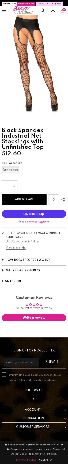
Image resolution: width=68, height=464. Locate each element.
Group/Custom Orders (49, 4)
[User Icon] (53, 10)
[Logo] (22, 10)
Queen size (10, 169)
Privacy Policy (17, 380)
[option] (34, 63)
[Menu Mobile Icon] (4, 10)
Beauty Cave (9, 4)
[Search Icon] (42, 10)
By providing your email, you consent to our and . (35, 377)
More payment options (34, 222)
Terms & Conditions (43, 380)
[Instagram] (34, 399)
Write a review (34, 317)
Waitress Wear (26, 4)
